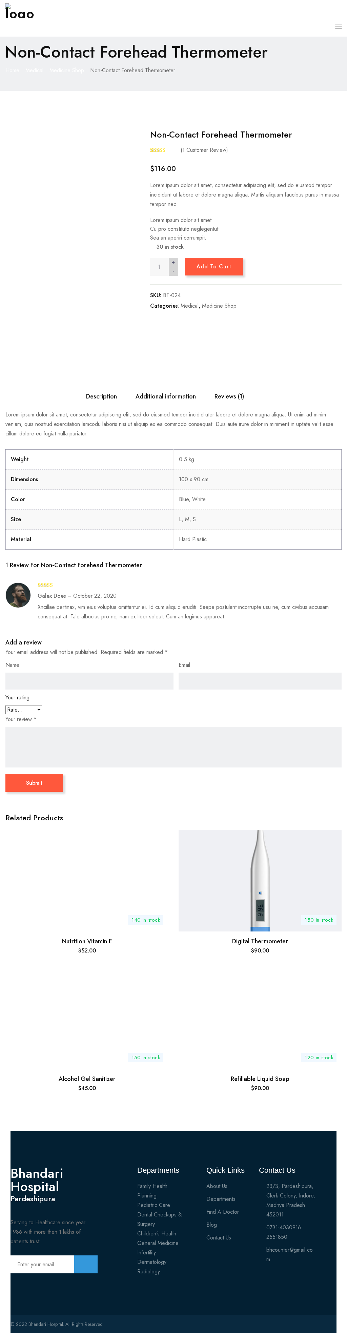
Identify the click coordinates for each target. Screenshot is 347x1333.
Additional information (166, 396)
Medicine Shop (66, 70)
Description (101, 396)
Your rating (17, 697)
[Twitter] (306, 1327)
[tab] (101, 397)
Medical (34, 70)
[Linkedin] (330, 1327)
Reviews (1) (229, 396)
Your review (21, 719)
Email (184, 665)
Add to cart (214, 266)
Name (12, 665)
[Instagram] (318, 1327)
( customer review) (204, 150)
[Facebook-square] (294, 1327)
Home (12, 70)
